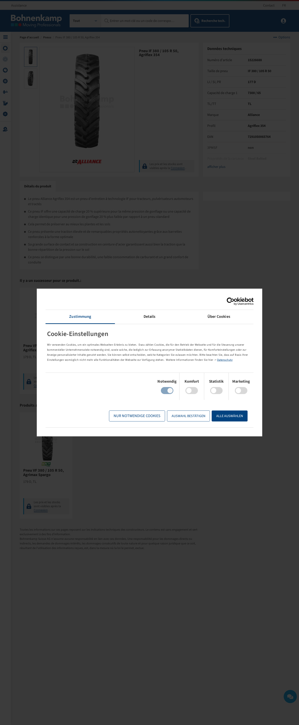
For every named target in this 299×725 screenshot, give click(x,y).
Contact (268, 5)
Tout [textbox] (76, 20)
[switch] (191, 390)
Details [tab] (150, 316)
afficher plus (216, 166)
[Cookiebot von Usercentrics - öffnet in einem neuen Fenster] (234, 301)
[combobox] (85, 20)
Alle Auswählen (229, 416)
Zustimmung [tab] (80, 316)
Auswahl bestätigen (188, 416)
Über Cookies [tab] (219, 316)
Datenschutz (225, 360)
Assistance (19, 5)
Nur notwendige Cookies (137, 416)
